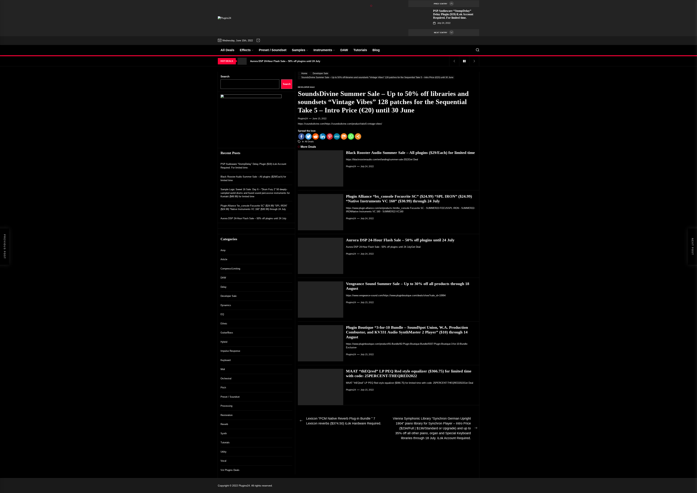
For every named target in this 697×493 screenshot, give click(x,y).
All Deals (227, 50)
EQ (222, 314)
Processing (226, 406)
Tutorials (360, 50)
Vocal (223, 460)
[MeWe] (337, 136)
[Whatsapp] (351, 136)
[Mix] (344, 136)
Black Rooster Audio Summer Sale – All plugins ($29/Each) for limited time (410, 152)
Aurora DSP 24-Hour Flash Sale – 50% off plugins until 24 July (400, 240)
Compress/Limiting (230, 268)
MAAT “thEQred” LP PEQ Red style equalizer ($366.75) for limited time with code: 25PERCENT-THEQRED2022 (408, 373)
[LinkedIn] (322, 136)
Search (225, 76)
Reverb (224, 424)
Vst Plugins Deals (230, 470)
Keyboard (226, 360)
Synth (224, 433)
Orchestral (226, 378)
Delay (224, 286)
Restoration (227, 415)
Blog (376, 50)
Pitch (223, 387)
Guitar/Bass (227, 332)
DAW (344, 50)
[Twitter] (308, 136)
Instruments (322, 50)
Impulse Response (230, 351)
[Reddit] (315, 136)
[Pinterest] (330, 136)
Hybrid (224, 341)
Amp (223, 250)
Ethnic (224, 323)
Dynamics (226, 305)
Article (224, 259)
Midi (223, 369)
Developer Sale (229, 296)
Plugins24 (303, 118)
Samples (298, 50)
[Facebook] (301, 136)
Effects (245, 50)
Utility (224, 451)
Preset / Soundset (272, 50)
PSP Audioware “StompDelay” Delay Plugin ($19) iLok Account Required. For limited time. (453, 14)
